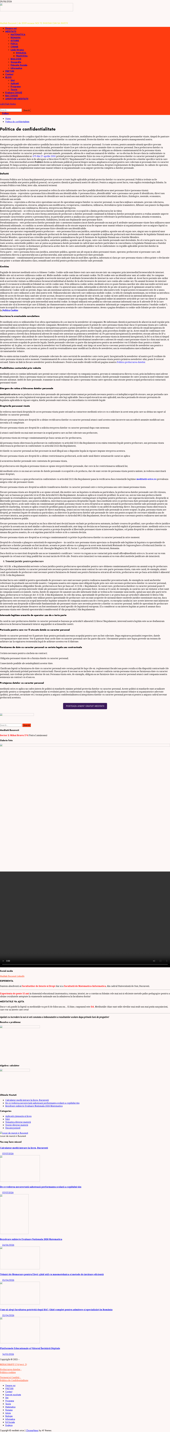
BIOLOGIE (16, 59)
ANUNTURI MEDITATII (16, 98)
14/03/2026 (8, 1354)
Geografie (16, 62)
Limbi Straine (17, 49)
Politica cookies (8, 1372)
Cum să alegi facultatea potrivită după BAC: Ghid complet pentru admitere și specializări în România (56, 1309)
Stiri (13, 80)
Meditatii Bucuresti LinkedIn (12, 976)
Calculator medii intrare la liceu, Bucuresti (27, 1100)
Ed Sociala (10, 1422)
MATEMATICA (18, 34)
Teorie (14, 89)
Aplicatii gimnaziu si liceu (18, 1116)
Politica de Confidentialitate (14, 1380)
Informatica (16, 68)
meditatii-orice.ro (146, 479)
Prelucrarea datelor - (11, 1369)
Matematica (10, 1406)
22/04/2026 (8, 1315)
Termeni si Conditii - (10, 1377)
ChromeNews (32, 1430)
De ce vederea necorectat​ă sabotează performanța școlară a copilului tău (42, 1103)
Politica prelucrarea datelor (131, 362)
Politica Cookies (10, 310)
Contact (9, 74)
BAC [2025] (11, 95)
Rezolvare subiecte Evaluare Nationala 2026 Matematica (34, 1105)
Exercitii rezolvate (13, 1394)
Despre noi (11, 28)
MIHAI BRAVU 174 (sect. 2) (13, 1364)
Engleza (8, 1425)
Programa (16, 86)
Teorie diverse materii (16, 1124)
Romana (8, 1410)
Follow (5, 113)
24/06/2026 (8, 1245)
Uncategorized (12, 1127)
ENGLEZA (21, 52)
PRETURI (9, 71)
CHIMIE (14, 46)
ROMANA (16, 37)
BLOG (8, 77)
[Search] (1, 107)
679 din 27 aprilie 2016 (44, 156)
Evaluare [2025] (13, 92)
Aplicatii (15, 83)
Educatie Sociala (19, 65)
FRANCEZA (22, 55)
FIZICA (14, 43)
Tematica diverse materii (18, 1122)
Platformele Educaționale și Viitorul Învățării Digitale (30, 1348)
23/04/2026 (8, 1280)
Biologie (9, 1416)
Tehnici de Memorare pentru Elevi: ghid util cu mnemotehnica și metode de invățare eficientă (52, 1274)
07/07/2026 (8, 1153)
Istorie (8, 1413)
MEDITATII (10, 31)
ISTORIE (15, 40)
